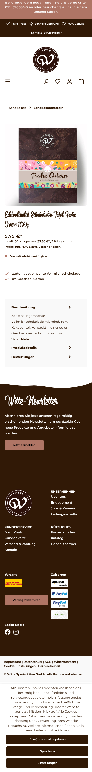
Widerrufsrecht (65, 662)
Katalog (57, 538)
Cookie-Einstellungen (20, 666)
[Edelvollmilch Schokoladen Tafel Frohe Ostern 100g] (46, 165)
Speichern (47, 751)
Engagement (61, 502)
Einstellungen (47, 763)
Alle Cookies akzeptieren (47, 739)
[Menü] (9, 81)
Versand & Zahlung (20, 544)
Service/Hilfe (52, 32)
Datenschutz (32, 662)
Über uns (58, 496)
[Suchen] (46, 81)
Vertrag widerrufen (26, 600)
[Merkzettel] (58, 81)
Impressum (12, 662)
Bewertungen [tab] (23, 357)
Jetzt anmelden (24, 445)
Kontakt (36, 32)
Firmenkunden (63, 532)
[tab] (42, 322)
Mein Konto (14, 532)
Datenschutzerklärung (52, 730)
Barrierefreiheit (49, 666)
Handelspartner (63, 544)
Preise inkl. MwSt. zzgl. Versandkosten (33, 246)
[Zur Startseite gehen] (46, 60)
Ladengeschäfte (64, 514)
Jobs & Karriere (63, 508)
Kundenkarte (15, 538)
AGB (48, 662)
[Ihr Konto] (69, 81)
